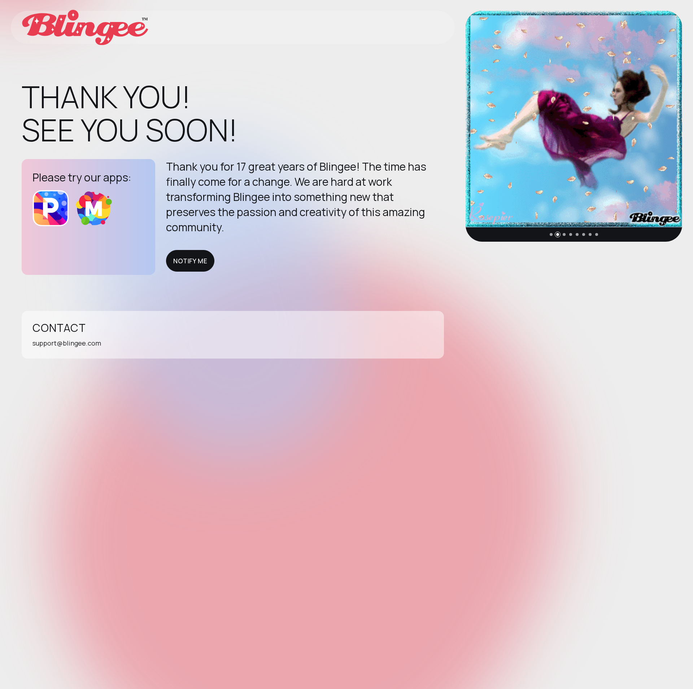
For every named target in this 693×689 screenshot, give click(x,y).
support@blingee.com (66, 343)
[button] (551, 234)
